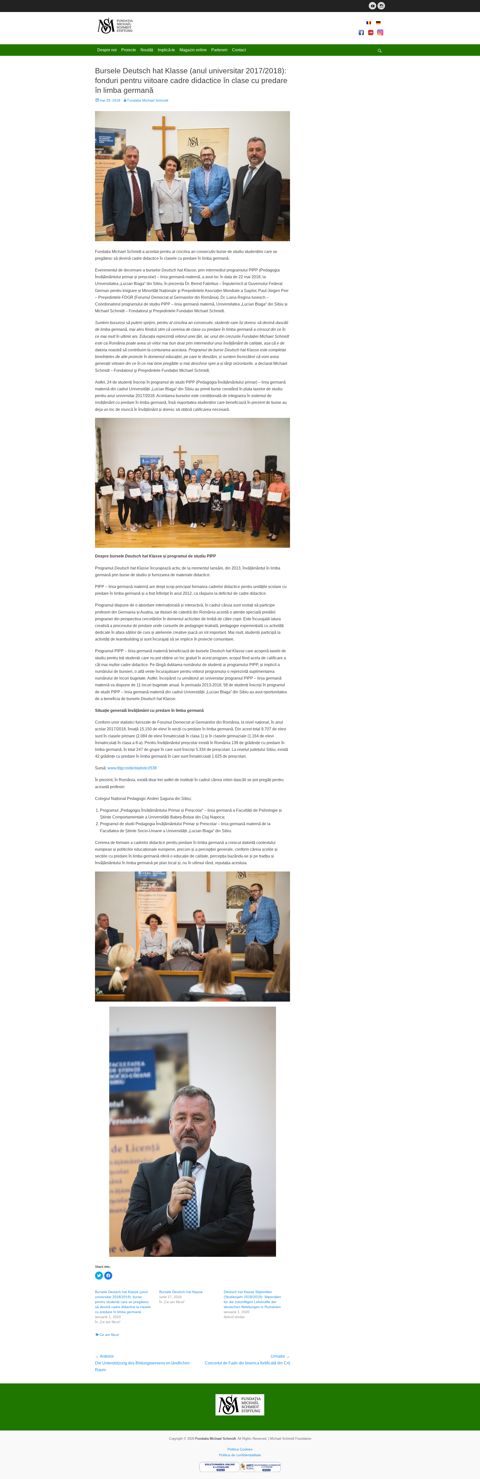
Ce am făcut (109, 1335)
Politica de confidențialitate (240, 1455)
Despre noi (107, 50)
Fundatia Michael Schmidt (147, 100)
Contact (239, 50)
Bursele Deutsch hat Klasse (181, 1292)
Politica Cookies (240, 1449)
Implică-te (166, 50)
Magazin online (193, 50)
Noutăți (146, 50)
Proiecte (128, 50)
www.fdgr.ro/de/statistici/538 (132, 768)
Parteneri (219, 50)
